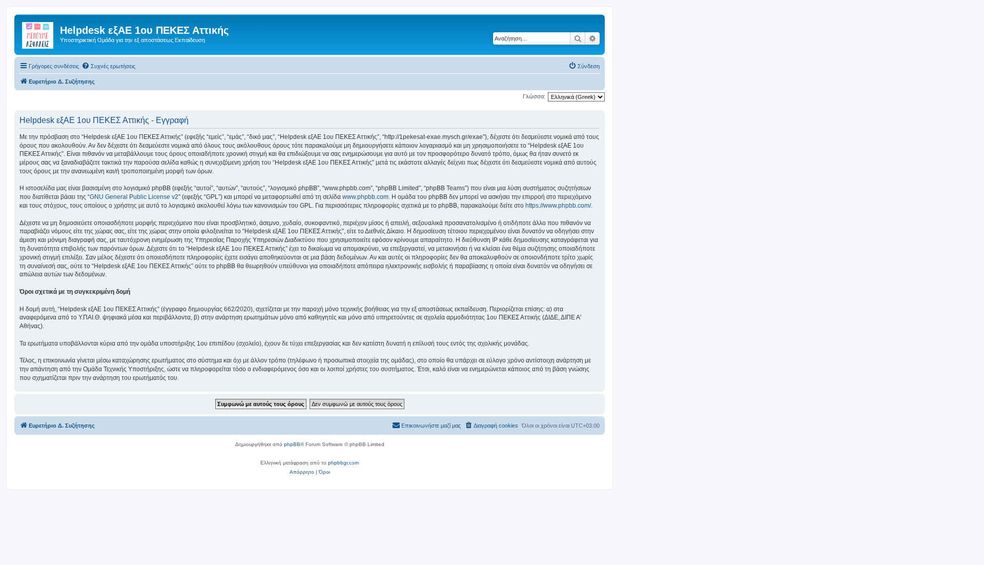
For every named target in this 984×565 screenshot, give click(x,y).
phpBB (292, 444)
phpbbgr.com (343, 463)
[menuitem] (108, 66)
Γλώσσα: (534, 96)
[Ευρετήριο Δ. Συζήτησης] (38, 33)
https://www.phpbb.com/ (558, 205)
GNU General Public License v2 (134, 196)
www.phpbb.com (365, 196)
